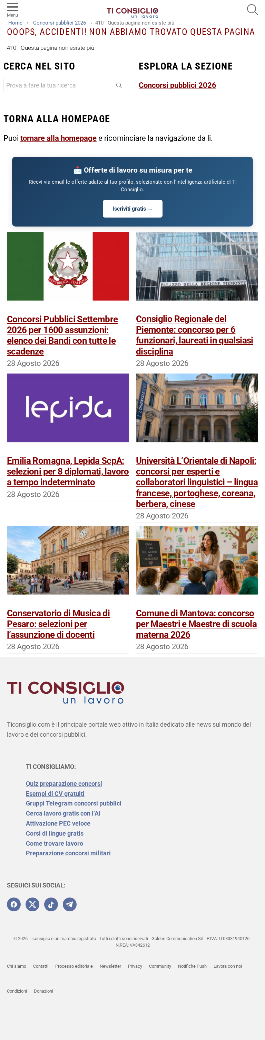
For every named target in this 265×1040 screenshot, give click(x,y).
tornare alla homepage (58, 138)
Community (160, 966)
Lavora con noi (228, 966)
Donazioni (43, 991)
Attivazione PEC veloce (58, 823)
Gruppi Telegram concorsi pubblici (73, 803)
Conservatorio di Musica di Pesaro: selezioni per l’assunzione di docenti (58, 624)
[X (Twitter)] (32, 904)
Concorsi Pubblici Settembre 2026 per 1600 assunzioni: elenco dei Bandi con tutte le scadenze (62, 335)
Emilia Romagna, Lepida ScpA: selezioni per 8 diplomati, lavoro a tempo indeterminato (68, 471)
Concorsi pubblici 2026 (177, 85)
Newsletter (110, 966)
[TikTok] (51, 904)
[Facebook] (14, 904)
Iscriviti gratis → (132, 208)
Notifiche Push (192, 966)
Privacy (135, 966)
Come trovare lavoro (54, 843)
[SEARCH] (252, 9)
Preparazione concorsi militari (68, 853)
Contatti (40, 966)
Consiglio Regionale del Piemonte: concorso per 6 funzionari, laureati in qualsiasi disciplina (194, 335)
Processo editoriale (74, 966)
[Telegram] (70, 904)
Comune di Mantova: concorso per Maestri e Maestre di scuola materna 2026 (196, 624)
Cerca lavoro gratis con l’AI (63, 813)
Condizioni (17, 991)
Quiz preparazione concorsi (64, 783)
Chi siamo (16, 966)
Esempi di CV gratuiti (55, 793)
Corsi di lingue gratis (55, 833)
